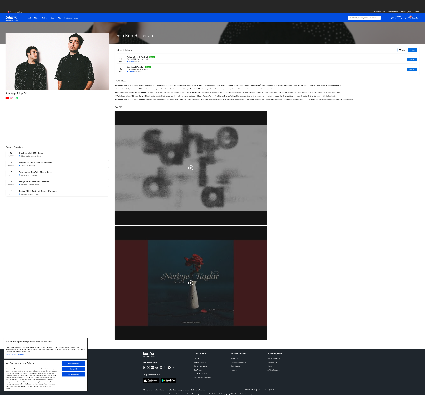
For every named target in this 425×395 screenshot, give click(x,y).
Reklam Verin (272, 362)
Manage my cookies (183, 390)
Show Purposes (73, 374)
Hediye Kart (380, 12)
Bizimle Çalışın (406, 12)
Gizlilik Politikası (159, 390)
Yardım (417, 12)
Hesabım (234, 370)
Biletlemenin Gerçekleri (239, 362)
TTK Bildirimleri (147, 390)
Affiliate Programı (274, 370)
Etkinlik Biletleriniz (274, 358)
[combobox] (366, 18)
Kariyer (270, 366)
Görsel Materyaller (200, 366)
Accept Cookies (73, 364)
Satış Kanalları (236, 366)
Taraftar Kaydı (393, 12)
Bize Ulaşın (198, 370)
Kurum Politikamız (200, 362)
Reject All (73, 369)
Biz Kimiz (197, 358)
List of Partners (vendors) (15, 354)
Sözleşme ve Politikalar (198, 390)
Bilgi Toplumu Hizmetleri (202, 378)
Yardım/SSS (235, 358)
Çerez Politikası (171, 390)
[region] (46, 364)
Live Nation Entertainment (203, 374)
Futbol (28, 18)
